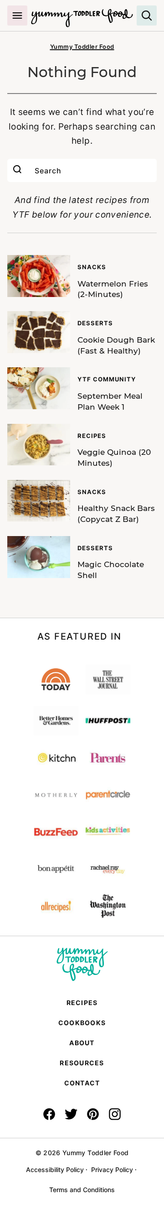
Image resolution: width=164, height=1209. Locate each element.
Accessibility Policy (55, 1169)
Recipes (82, 1002)
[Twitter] (71, 1114)
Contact (82, 1083)
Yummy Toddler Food (82, 46)
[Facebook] (49, 1114)
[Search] (147, 15)
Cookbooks (82, 1023)
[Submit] (17, 170)
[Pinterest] (93, 1114)
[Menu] (17, 15)
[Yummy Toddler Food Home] (82, 13)
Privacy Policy (112, 1169)
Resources (82, 1063)
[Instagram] (115, 1114)
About (81, 1043)
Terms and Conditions (82, 1189)
